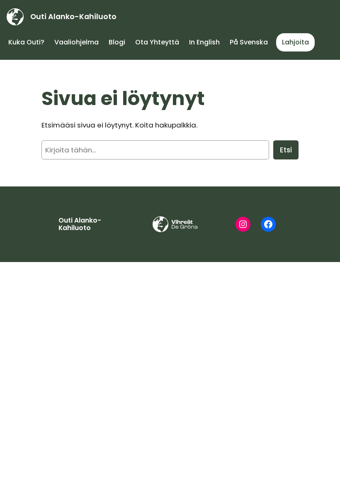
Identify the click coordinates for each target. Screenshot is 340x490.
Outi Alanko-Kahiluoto (73, 16)
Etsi (286, 150)
